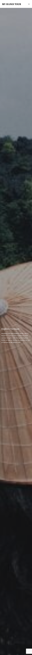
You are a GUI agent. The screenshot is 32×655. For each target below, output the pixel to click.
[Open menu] (29, 4)
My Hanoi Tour (11, 4)
